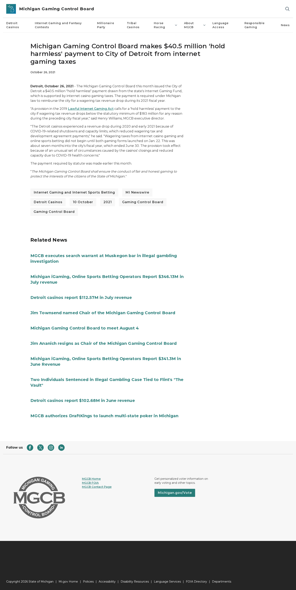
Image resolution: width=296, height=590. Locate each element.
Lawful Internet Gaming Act (91, 109)
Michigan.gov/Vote (175, 493)
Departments (221, 581)
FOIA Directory (196, 581)
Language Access (220, 25)
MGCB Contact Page (97, 487)
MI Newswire (137, 192)
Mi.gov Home (68, 581)
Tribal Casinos (133, 25)
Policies (88, 581)
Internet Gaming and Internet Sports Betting (74, 192)
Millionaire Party (105, 25)
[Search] (287, 8)
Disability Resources (135, 581)
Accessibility (107, 581)
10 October (83, 202)
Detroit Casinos (12, 25)
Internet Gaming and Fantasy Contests (58, 25)
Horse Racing (159, 25)
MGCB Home (91, 479)
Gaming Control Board (142, 202)
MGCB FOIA (90, 483)
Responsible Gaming (254, 25)
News (285, 25)
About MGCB (189, 25)
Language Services (167, 581)
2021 (107, 202)
